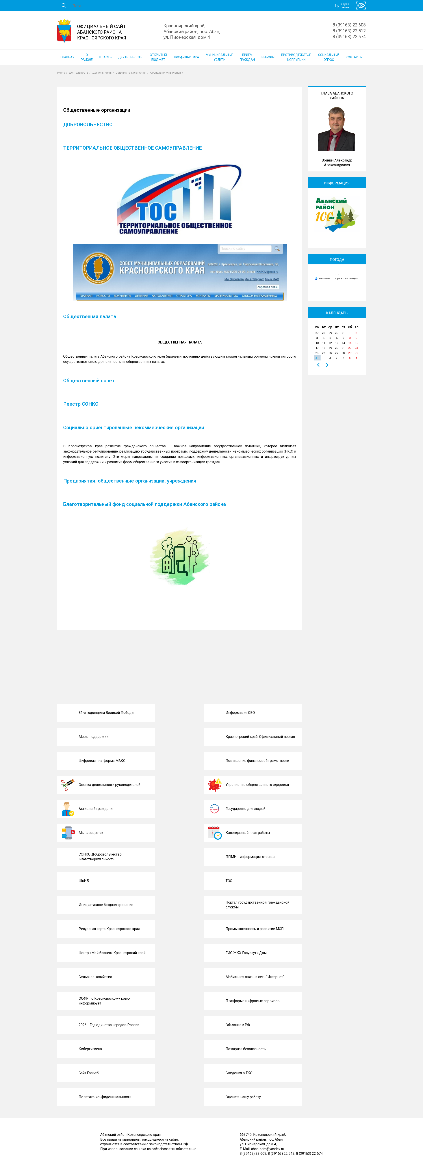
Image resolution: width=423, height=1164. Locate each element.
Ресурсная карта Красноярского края (109, 929)
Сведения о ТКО (239, 1073)
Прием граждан (247, 57)
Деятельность (130, 57)
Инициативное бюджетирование (106, 905)
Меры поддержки (93, 737)
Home (61, 72)
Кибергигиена (90, 1049)
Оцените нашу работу (243, 1097)
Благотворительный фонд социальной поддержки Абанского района (144, 504)
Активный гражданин (96, 809)
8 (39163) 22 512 (349, 30)
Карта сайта (345, 5)
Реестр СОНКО (80, 404)
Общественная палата (89, 316)
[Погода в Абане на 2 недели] (347, 278)
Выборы (268, 57)
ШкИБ (84, 881)
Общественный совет (89, 380)
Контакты (354, 57)
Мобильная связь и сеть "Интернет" (255, 977)
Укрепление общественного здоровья (257, 785)
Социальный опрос (328, 57)
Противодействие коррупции (296, 57)
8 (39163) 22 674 (349, 36)
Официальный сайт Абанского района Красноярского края (101, 32)
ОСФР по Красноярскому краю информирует (104, 1000)
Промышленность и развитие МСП (255, 929)
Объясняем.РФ (238, 1025)
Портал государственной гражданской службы (257, 904)
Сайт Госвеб (89, 1073)
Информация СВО (240, 713)
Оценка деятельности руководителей (109, 785)
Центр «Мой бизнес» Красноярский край (112, 953)
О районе (87, 57)
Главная (67, 57)
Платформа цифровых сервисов (253, 1001)
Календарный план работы (248, 833)
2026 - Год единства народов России (109, 1025)
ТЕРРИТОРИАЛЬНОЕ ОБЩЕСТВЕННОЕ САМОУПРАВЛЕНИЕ (132, 148)
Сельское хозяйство (95, 977)
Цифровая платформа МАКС (102, 761)
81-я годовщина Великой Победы (106, 713)
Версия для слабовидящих (361, 6)
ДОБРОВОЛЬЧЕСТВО (88, 124)
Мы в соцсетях (91, 833)
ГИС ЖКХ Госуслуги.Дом (246, 953)
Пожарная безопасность (246, 1049)
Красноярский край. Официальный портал (260, 737)
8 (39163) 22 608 (349, 25)
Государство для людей (245, 809)
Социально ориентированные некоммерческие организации (133, 427)
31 (317, 357)
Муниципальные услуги (219, 57)
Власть (105, 57)
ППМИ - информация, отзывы (250, 857)
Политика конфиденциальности (105, 1097)
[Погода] (322, 278)
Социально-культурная (131, 72)
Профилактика (186, 57)
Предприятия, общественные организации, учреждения (129, 481)
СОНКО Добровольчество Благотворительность (100, 856)
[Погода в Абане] (337, 274)
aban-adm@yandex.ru (267, 1149)
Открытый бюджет (158, 57)
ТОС (229, 881)
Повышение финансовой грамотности (257, 761)
